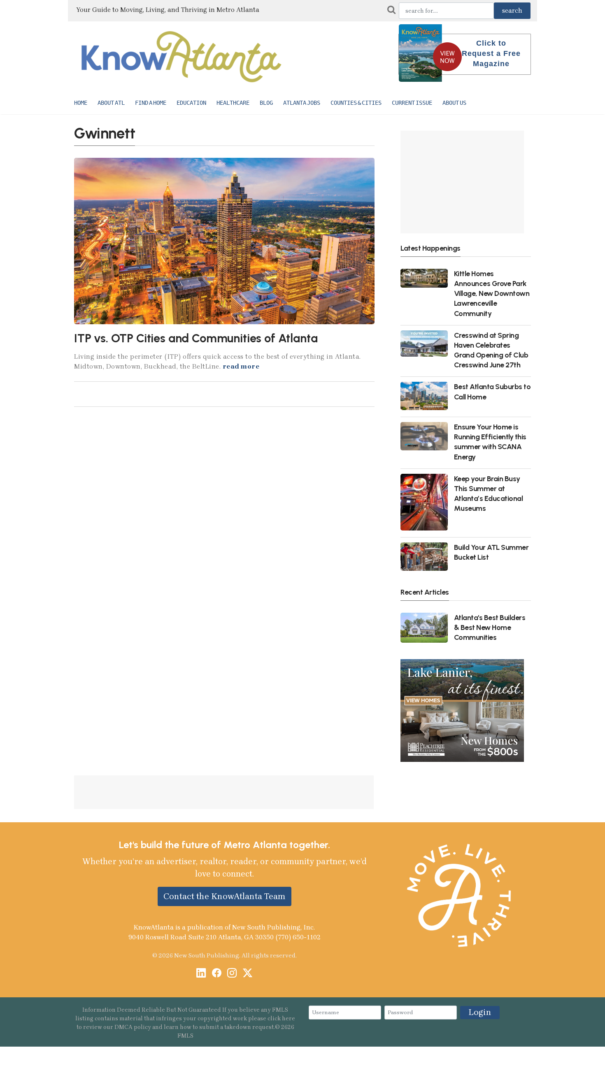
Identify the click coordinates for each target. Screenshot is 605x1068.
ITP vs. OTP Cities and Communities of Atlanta (195, 338)
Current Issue (412, 102)
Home (80, 102)
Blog (266, 102)
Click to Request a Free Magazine (491, 53)
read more (241, 366)
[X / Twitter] (247, 974)
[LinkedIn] (201, 974)
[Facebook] (216, 974)
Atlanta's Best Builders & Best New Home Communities (490, 627)
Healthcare (232, 102)
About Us (454, 102)
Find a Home (150, 102)
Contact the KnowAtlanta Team (224, 896)
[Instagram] (232, 974)
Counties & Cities (356, 102)
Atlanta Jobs (301, 102)
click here (281, 1018)
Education (191, 102)
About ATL (111, 102)
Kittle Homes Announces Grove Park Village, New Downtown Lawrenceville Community (492, 293)
